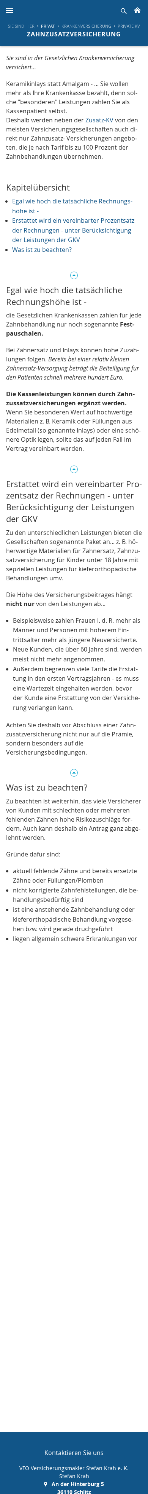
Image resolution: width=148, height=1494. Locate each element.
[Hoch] (74, 274)
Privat (48, 26)
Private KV (129, 26)
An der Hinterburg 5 (78, 1484)
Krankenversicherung (86, 26)
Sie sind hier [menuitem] (21, 26)
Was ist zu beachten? (42, 249)
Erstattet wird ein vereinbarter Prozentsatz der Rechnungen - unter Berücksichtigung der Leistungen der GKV (73, 230)
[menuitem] (45, 26)
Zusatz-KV (99, 120)
